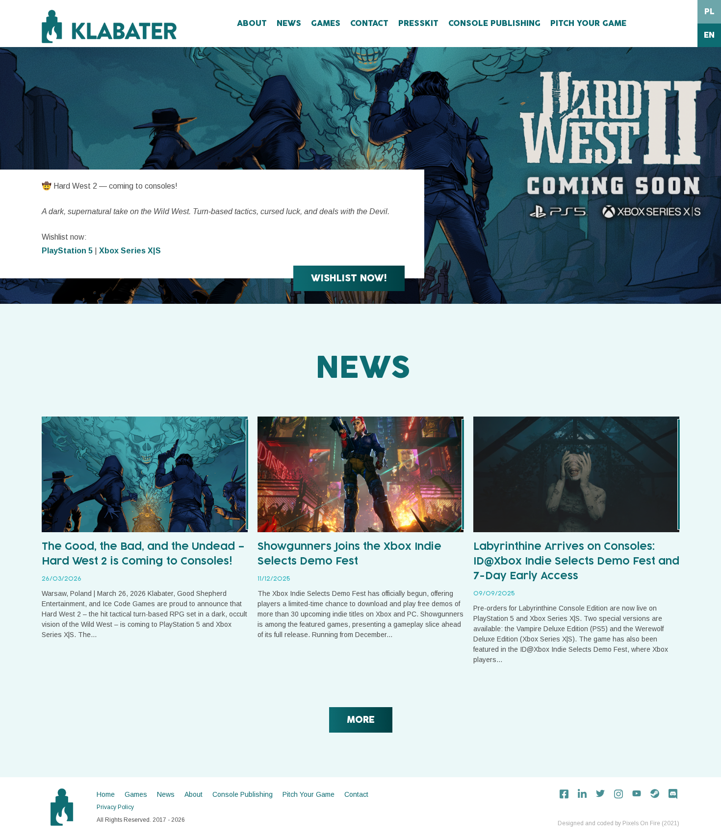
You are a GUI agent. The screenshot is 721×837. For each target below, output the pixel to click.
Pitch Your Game (588, 23)
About (252, 23)
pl (709, 12)
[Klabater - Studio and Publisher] (109, 26)
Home (106, 794)
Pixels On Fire (641, 823)
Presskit (418, 23)
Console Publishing (494, 23)
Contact (369, 23)
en (709, 35)
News (289, 23)
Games (325, 23)
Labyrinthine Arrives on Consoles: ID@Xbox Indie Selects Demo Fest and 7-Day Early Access (576, 561)
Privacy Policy (115, 807)
